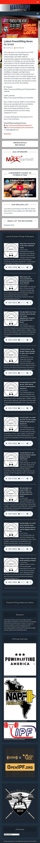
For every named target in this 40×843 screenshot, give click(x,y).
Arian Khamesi (20, 48)
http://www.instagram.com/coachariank (19, 127)
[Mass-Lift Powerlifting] (20, 10)
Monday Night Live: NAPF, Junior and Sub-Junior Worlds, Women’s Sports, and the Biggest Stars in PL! (28, 527)
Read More (7, 134)
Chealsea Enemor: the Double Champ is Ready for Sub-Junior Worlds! (27, 351)
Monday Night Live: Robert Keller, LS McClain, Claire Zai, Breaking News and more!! (26, 492)
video (9, 52)
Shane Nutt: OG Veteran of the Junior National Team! (27, 245)
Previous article (20, 143)
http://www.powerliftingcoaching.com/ (18, 125)
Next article (20, 145)
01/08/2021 (9, 48)
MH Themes (33, 841)
